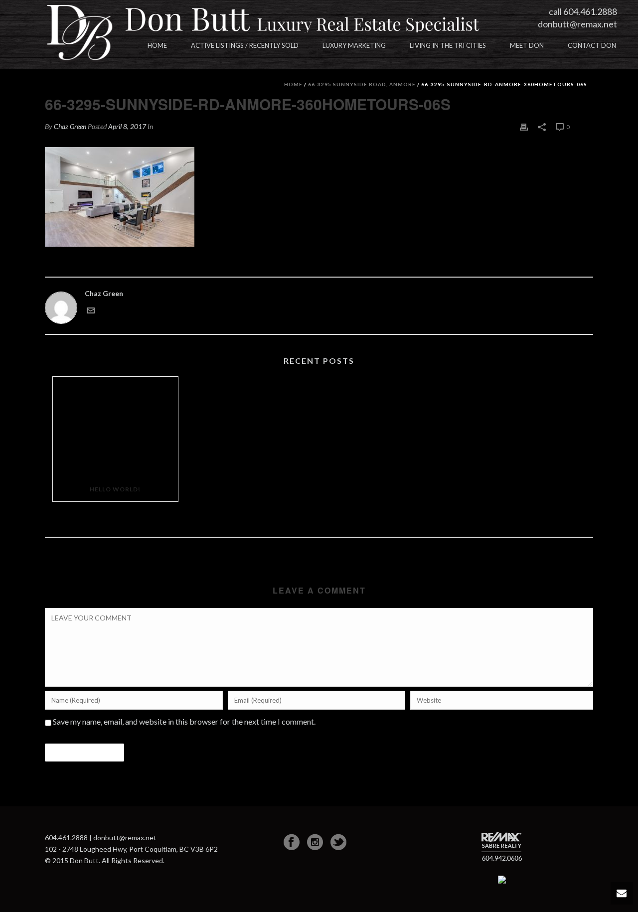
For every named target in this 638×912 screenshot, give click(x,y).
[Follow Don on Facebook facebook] (292, 842)
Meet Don (527, 45)
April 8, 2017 (127, 126)
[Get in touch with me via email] (91, 309)
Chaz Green (70, 126)
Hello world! (115, 489)
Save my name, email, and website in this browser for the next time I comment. (184, 721)
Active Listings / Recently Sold (245, 45)
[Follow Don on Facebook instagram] (315, 842)
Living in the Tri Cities (448, 45)
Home (157, 45)
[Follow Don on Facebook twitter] (338, 842)
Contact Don (592, 45)
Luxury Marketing (354, 45)
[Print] (524, 126)
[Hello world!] (115, 427)
